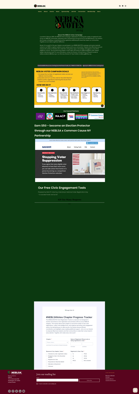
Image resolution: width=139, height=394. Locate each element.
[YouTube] (23, 391)
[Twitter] (16, 391)
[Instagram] (125, 6)
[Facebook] (123, 6)
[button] (43, 65)
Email (38, 377)
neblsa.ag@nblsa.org (85, 54)
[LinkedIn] (120, 6)
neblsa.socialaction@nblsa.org (48, 54)
